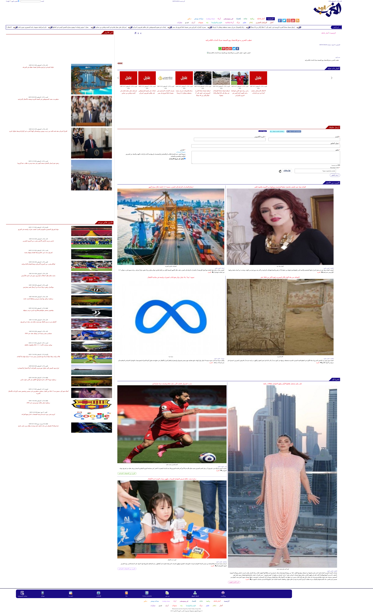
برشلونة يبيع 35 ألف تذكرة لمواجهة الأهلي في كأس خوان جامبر (38, 379)
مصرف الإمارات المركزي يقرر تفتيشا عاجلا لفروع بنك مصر (282, 27)
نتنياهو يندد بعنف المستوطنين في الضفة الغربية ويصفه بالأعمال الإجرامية (38, 99)
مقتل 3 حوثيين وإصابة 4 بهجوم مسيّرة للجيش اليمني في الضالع (164, 27)
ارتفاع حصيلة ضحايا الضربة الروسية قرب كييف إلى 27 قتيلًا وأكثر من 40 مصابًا (202, 93)
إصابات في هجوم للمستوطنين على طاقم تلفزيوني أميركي (242, 27)
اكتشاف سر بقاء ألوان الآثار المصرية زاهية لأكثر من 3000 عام (280, 277)
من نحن (167, 596)
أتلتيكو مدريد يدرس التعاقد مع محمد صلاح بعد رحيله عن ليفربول (38, 322)
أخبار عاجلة (325, 33)
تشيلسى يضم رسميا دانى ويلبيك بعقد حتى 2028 (38, 333)
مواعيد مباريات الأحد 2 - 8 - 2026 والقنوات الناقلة (38, 345)
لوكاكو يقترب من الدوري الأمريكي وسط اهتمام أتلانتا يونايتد (38, 264)
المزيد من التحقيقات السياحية (127, 473)
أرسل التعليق (335, 175)
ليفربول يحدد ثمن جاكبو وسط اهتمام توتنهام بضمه (38, 252)
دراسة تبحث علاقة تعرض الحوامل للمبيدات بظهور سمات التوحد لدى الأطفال (172, 479)
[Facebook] (293, 132)
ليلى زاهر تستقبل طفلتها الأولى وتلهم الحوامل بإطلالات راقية (282, 383)
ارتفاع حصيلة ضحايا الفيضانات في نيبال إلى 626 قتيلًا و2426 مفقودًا (221, 93)
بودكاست (223, 596)
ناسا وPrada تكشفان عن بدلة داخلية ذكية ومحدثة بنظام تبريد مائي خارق (38, 426)
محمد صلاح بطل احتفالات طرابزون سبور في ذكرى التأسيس (38, 275)
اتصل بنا (71, 596)
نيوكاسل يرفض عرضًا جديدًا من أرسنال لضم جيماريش (38, 287)
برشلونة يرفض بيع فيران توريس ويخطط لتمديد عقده (38, 298)
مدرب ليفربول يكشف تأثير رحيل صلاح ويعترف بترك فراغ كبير (172, 383)
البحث (42, 1)
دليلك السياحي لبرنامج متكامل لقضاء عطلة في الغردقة (38, 67)
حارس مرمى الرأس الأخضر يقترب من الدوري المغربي (38, 241)
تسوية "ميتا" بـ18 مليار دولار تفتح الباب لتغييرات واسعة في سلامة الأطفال (170, 277)
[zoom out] (141, 33)
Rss (127, 596)
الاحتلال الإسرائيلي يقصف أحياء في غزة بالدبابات (91, 27)
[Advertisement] (140, 8)
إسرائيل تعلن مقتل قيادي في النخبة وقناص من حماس (204, 27)
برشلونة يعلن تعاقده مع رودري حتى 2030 (38, 403)
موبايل (43, 596)
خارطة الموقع (195, 596)
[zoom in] (135, 33)
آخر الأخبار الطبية (234, 582)
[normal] (138, 33)
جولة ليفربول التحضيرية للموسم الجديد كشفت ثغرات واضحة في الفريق (38, 229)
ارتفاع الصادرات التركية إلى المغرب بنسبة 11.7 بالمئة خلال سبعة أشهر (171, 187)
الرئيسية (333, 33)
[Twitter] (277, 132)
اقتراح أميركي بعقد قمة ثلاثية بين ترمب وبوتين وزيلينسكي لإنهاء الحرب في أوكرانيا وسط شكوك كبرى (38, 131)
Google (7, 1)
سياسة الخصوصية (22, 596)
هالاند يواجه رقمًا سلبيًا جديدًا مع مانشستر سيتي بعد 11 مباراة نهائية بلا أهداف (38, 356)
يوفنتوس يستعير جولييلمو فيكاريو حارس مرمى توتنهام (38, 310)
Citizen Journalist (147, 596)
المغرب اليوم (14, 1)
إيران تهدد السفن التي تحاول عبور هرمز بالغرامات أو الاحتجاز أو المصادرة (38, 368)
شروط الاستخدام (180, 152)
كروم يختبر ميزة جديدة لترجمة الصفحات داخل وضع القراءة (38, 414)
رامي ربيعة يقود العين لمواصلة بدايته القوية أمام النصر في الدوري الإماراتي (49, 27)
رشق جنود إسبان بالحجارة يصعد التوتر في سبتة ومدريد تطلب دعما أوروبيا (38, 163)
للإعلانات (98, 596)
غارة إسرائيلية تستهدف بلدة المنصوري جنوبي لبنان (125, 27)
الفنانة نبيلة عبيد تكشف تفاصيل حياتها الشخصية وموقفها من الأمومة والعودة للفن (280, 187)
